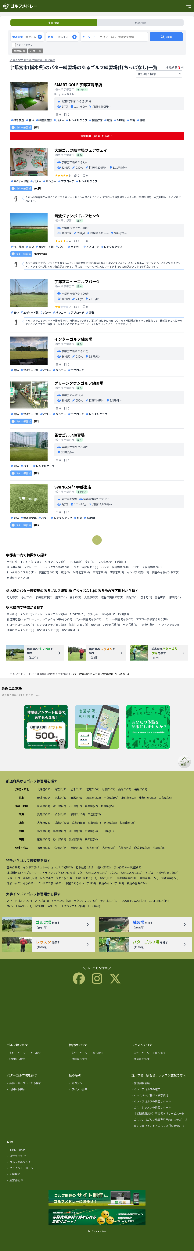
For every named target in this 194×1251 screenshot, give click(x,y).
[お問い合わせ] (35, 1150)
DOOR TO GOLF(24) (133, 901)
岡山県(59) (75, 831)
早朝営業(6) (100, 572)
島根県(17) (59, 831)
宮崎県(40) (124, 847)
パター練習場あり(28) (88, 619)
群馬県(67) (76, 797)
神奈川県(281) (147, 797)
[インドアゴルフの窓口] (159, 1090)
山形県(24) (124, 789)
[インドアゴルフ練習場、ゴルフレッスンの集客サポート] (97, 1217)
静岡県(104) (77, 814)
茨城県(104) (44, 797)
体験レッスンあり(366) (20, 883)
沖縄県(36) (159, 847)
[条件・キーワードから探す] (35, 1053)
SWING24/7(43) (61, 901)
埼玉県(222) (93, 797)
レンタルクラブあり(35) (51, 624)
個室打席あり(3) (48, 572)
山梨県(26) (165, 797)
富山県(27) (59, 806)
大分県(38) (108, 847)
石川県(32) (75, 806)
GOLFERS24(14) (159, 901)
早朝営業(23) (130, 624)
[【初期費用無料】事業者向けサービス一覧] (159, 1114)
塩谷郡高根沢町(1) (112, 597)
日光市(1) (132, 597)
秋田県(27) (108, 789)
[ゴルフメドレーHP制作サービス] (97, 1198)
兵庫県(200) (62, 822)
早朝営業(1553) (149, 878)
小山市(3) (27, 597)
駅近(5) (95, 624)
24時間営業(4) (81, 572)
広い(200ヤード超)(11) (112, 562)
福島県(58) (140, 789)
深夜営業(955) (169, 878)
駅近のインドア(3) (18, 577)
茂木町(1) (146, 597)
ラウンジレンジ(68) (85, 901)
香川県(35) (59, 839)
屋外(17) (12, 562)
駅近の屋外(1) (70, 630)
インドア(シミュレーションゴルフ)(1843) (48, 867)
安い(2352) (104, 867)
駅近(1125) (106, 878)
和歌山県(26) (127, 822)
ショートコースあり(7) (20, 624)
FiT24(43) (94, 906)
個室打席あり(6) (78, 624)
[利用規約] (35, 1174)
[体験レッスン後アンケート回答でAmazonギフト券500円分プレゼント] (46, 727)
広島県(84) (91, 831)
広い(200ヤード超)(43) (115, 614)
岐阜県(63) (61, 814)
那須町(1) (175, 597)
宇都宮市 (63, 674)
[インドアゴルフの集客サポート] (159, 1102)
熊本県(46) (92, 847)
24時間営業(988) (127, 878)
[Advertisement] (97, 1012)
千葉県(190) (111, 797)
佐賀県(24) (61, 847)
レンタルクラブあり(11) (21, 572)
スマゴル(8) (42, 901)
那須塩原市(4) (44, 597)
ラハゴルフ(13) (109, 901)
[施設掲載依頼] (159, 1084)
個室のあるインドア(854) (81, 883)
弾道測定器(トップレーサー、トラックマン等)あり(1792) (41, 872)
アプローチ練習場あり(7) (147, 567)
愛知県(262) (44, 814)
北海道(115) (44, 789)
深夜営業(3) (117, 572)
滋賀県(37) (94, 822)
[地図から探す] (35, 1059)
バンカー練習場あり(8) (115, 567)
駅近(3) (65, 572)
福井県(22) (91, 806)
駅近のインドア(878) (111, 883)
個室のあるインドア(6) (20, 630)
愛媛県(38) (75, 839)
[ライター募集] (148, 727)
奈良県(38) (110, 822)
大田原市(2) (91, 597)
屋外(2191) (13, 867)
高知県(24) (91, 839)
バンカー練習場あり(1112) (126, 872)
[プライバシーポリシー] (35, 1168)
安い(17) (90, 562)
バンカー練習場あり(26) (118, 619)
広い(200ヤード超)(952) (128, 867)
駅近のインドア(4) (48, 630)
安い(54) (93, 614)
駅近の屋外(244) (137, 883)
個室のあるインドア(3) (165, 572)
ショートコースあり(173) (22, 878)
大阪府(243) (44, 822)
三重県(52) (94, 814)
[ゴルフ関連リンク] (35, 1162)
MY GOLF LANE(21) (46, 906)
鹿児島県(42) (142, 847)
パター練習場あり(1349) (92, 872)
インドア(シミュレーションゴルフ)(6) (42, 562)
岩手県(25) (76, 789)
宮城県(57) (92, 789)
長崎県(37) (76, 847)
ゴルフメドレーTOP (22, 674)
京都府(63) (78, 822)
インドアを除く (24, 44)
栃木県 (51, 674)
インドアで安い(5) (138, 572)
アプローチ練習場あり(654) (161, 872)
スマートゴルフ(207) (19, 901)
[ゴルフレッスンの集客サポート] (159, 1108)
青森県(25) (61, 789)
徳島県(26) (43, 839)
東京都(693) (128, 797)
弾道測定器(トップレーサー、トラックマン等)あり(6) (38, 567)
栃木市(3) (75, 597)
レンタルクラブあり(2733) (56, 878)
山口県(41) (107, 831)
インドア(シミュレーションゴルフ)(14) (43, 614)
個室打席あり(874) (86, 878)
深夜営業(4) (149, 624)
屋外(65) (12, 614)
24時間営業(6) (111, 624)
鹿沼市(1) (61, 597)
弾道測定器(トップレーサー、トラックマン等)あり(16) (39, 619)
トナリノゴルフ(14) (73, 906)
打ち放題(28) (77, 614)
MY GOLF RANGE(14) (19, 906)
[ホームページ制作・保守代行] (159, 1096)
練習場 (41, 674)
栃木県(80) (61, 797)
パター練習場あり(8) (86, 567)
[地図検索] (97, 727)
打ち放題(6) (75, 562)
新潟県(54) (43, 806)
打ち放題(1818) (85, 867)
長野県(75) (107, 806)
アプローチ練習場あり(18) (152, 619)
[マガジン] (97, 1084)
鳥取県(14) (43, 831)
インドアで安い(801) (50, 883)
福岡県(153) (44, 847)
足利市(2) (12, 597)
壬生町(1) (160, 597)
